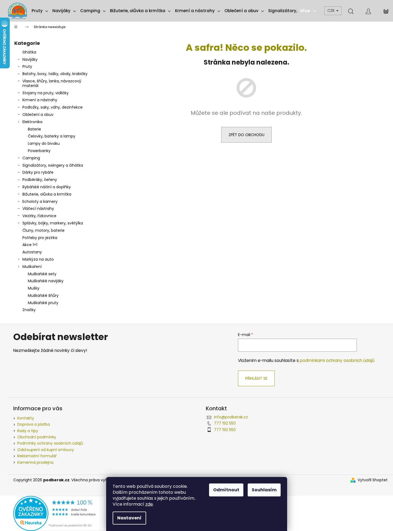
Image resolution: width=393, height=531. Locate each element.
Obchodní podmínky (36, 437)
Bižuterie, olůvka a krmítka (46, 194)
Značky (29, 309)
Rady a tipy (27, 430)
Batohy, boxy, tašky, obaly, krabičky (55, 73)
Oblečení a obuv (37, 114)
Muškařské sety (42, 274)
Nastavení (129, 518)
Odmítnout (226, 490)
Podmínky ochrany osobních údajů (50, 443)
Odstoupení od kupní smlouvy (45, 449)
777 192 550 (225, 423)
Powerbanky (39, 150)
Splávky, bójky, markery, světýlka (52, 223)
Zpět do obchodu (246, 134)
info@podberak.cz (231, 417)
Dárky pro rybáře (37, 172)
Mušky (33, 288)
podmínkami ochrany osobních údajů (337, 360)
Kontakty (25, 418)
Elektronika (32, 122)
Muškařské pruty (43, 302)
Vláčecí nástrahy (38, 208)
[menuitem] (39, 11)
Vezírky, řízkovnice (39, 216)
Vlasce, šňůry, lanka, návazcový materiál (51, 83)
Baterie (34, 129)
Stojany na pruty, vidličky (45, 93)
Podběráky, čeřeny (39, 179)
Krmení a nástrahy (39, 100)
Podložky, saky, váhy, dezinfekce (52, 107)
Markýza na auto (38, 259)
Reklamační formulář (37, 456)
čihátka (29, 52)
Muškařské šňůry (43, 295)
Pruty (27, 66)
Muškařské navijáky (45, 281)
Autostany (32, 252)
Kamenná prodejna (35, 462)
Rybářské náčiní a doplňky (46, 187)
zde (149, 504)
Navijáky (30, 59)
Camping (31, 158)
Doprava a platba (33, 424)
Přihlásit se (256, 378)
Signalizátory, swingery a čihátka (52, 165)
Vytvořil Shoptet (373, 480)
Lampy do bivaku (44, 143)
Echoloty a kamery (40, 201)
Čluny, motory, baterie (43, 230)
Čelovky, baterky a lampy (51, 136)
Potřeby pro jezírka (39, 237)
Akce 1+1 (29, 244)
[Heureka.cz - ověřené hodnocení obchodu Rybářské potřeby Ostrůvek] (59, 513)
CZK (331, 10)
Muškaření (32, 266)
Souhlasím (264, 490)
